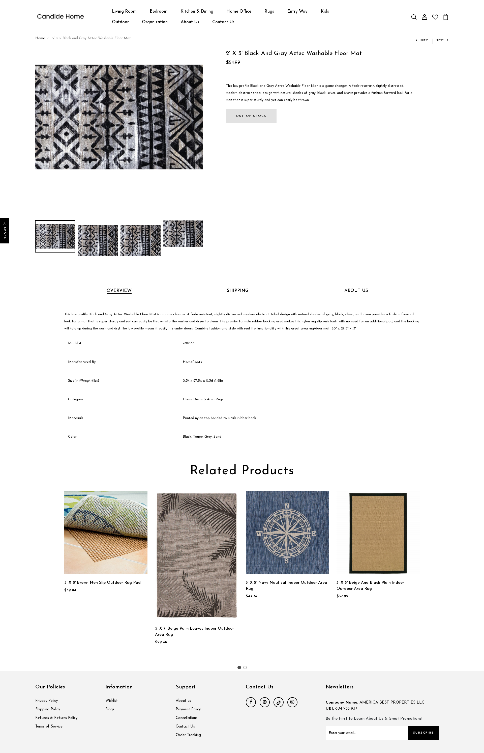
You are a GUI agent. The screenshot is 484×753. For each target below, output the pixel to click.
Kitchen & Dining (196, 11)
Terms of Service (49, 727)
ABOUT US (356, 291)
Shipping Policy (47, 709)
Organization (155, 22)
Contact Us (223, 22)
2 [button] (246, 668)
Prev (424, 40)
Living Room (124, 11)
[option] (119, 117)
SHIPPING (238, 291)
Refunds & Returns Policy (56, 718)
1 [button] (239, 668)
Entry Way (297, 11)
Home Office (238, 11)
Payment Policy (188, 709)
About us (183, 701)
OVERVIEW (119, 291)
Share (5, 233)
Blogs (109, 709)
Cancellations (186, 718)
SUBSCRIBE (423, 732)
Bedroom (158, 11)
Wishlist (111, 701)
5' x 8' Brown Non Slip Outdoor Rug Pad (102, 583)
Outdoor (120, 22)
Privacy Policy (46, 701)
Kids (325, 11)
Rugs (269, 11)
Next (440, 40)
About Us (190, 22)
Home (40, 38)
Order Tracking (188, 735)
